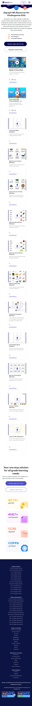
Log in (23, 2)
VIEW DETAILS (13, 82)
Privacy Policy (14, 682)
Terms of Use (6, 682)
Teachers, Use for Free (15, 49)
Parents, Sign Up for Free (15, 44)
